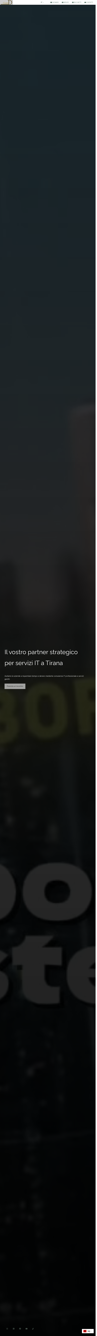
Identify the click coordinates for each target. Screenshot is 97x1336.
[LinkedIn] (13, 1328)
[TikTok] (33, 1328)
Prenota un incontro (15, 686)
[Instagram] (7, 1328)
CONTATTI (89, 2)
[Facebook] (20, 1328)
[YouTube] (26, 1328)
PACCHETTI (77, 2)
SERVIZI (66, 2)
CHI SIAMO (55, 2)
